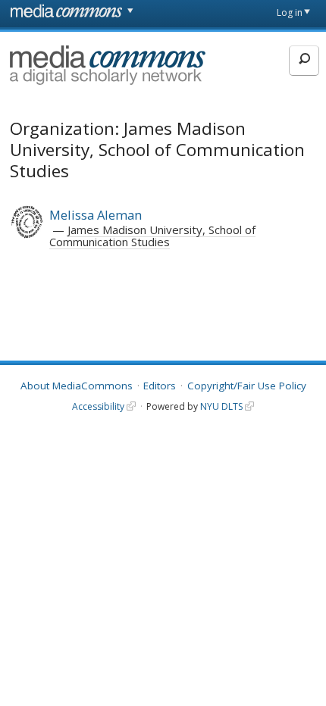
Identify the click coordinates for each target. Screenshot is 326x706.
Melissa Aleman (95, 214)
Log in (289, 12)
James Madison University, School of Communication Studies (152, 235)
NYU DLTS (221, 406)
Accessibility (98, 406)
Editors (159, 385)
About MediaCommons (76, 385)
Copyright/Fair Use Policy (246, 385)
